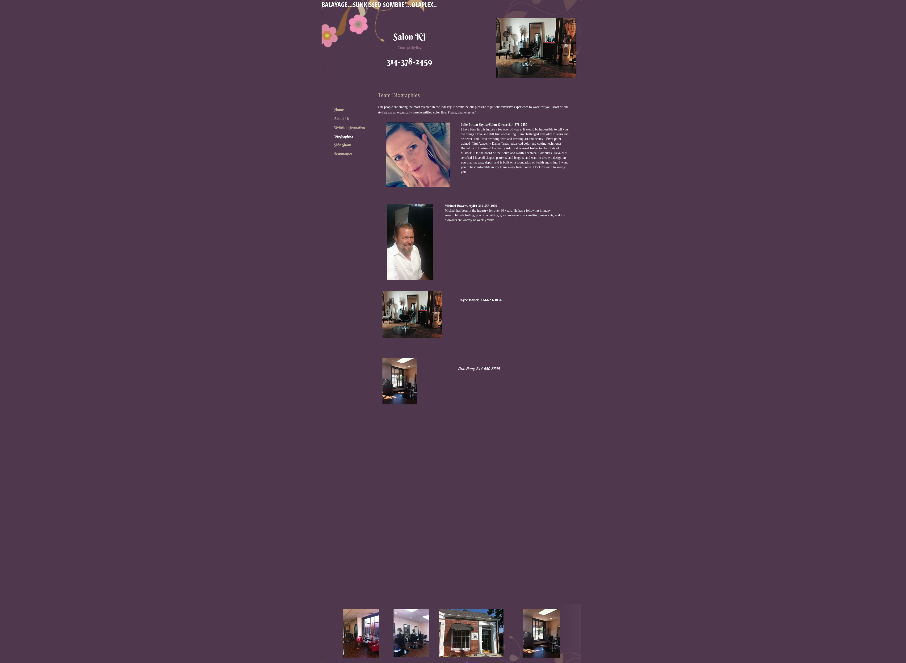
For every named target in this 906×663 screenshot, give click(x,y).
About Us (341, 118)
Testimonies (343, 153)
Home (339, 109)
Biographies (343, 136)
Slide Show (342, 145)
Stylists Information (349, 127)
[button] (418, 154)
